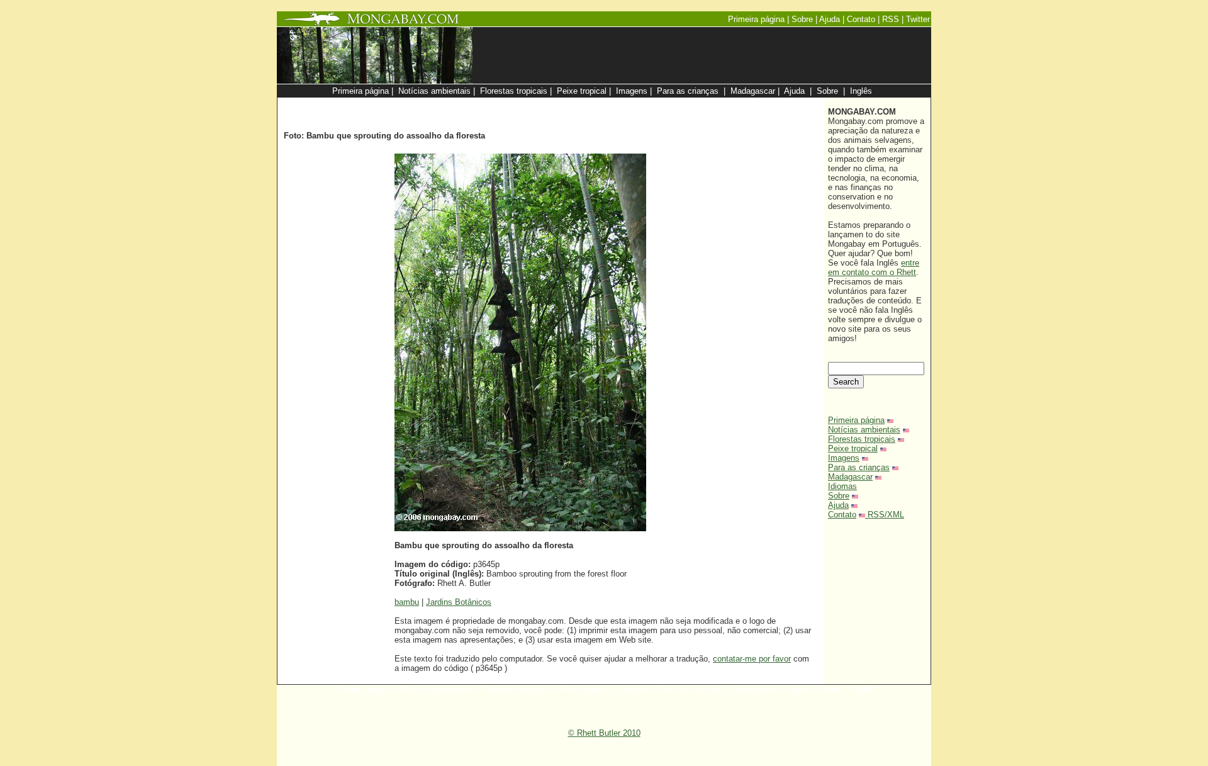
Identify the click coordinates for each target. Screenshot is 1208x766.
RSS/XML (886, 514)
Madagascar (850, 477)
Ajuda (838, 505)
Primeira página (856, 420)
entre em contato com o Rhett (873, 267)
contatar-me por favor (752, 658)
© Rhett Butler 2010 (604, 733)
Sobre (838, 495)
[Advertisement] (668, 104)
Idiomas (842, 486)
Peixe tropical (853, 448)
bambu (406, 602)
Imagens (843, 458)
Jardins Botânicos (458, 602)
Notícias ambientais (864, 429)
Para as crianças (859, 467)
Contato (842, 514)
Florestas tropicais (861, 439)
